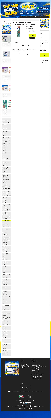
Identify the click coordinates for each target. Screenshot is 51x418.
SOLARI (4, 328)
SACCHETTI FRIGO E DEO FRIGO (6, 318)
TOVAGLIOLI (5, 156)
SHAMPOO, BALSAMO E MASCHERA (5, 201)
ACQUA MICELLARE (6, 274)
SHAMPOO (5, 291)
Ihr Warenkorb (32, 16)
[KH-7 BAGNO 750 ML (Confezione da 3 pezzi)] (19, 31)
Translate (29, 403)
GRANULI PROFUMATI (5, 299)
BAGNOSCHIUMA (6, 218)
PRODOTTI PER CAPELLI (5, 133)
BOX (3, 303)
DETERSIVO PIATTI (6, 131)
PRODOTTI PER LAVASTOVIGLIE (5, 207)
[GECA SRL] (25, 10)
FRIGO (4, 320)
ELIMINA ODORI (5, 293)
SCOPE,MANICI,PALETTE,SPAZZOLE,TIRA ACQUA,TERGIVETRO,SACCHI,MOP (7, 140)
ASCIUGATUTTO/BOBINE (7, 191)
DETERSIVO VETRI (6, 179)
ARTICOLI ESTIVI (5, 263)
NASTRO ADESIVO (6, 324)
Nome (41, 29)
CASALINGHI (5, 163)
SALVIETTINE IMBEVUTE (5, 172)
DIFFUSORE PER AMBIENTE (5, 322)
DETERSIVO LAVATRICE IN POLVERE (5, 175)
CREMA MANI (5, 294)
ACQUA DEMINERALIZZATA (6, 309)
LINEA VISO (5, 282)
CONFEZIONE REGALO (5, 269)
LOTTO (4, 270)
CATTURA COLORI (6, 170)
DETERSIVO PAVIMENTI (5, 182)
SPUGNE (4, 135)
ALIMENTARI (5, 199)
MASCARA (5, 276)
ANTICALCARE (5, 178)
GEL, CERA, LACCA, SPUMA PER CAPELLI (6, 216)
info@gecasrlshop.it (41, 406)
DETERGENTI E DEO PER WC (6, 185)
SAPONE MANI (5, 120)
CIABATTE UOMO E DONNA (6, 256)
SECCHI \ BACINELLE (6, 122)
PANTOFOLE (5, 329)
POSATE (4, 287)
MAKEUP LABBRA (6, 279)
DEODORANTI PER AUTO (6, 193)
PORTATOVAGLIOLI (6, 313)
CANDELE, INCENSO (6, 226)
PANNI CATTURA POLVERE (6, 148)
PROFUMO (4, 266)
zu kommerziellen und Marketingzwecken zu (44, 49)
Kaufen (32, 35)
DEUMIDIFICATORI (6, 347)
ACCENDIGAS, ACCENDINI (5, 235)
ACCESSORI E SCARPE (5, 315)
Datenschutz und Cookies (25, 365)
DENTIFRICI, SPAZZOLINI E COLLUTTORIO (5, 213)
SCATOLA (4, 311)
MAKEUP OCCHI (5, 277)
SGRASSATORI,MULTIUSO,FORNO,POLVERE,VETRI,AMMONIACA (7, 126)
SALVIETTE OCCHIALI (6, 352)
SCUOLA (4, 342)
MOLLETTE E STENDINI (5, 150)
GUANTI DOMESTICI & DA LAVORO (6, 210)
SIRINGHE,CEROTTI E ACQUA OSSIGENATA (6, 144)
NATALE (4, 286)
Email (41, 33)
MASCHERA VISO (6, 307)
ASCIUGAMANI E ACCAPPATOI (6, 332)
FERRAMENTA (5, 334)
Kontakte (46, 16)
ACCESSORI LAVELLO (5, 153)
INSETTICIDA (5, 246)
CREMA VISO (5, 284)
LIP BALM (4, 272)
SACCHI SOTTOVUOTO (5, 354)
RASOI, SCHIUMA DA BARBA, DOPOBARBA (6, 241)
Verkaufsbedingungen (25, 366)
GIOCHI (4, 264)
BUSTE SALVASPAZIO (5, 259)
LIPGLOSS (4, 348)
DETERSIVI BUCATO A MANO (6, 205)
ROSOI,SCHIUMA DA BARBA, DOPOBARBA (6, 238)
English (24, 400)
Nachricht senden (44, 54)
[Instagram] (23, 383)
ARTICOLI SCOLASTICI (5, 232)
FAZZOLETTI (5, 141)
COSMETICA (5, 197)
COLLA (4, 326)
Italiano (32, 400)
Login (26, 16)
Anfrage (41, 37)
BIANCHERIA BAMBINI (5, 345)
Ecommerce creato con (25, 408)
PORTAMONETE (5, 251)
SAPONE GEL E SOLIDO (5, 129)
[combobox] (6, 23)
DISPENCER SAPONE (6, 296)
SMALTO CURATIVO (6, 305)
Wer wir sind (40, 16)
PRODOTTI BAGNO (16, 19)
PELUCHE (4, 337)
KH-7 (24, 51)
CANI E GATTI (5, 224)
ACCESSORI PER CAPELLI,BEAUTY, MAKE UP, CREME (6, 248)
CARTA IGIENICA (6, 155)
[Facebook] (21, 383)
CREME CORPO (5, 350)
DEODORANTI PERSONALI (5, 223)
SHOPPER (4, 339)
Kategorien (23, 363)
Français (28, 400)
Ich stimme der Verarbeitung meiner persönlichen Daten (44, 48)
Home (22, 16)
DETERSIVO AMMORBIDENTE (6, 162)
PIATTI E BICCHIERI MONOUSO (6, 159)
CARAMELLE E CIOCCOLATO (5, 254)
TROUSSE (4, 289)
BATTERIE (4, 261)
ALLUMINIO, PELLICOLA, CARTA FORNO (6, 229)
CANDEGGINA (5, 165)
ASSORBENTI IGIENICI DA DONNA (6, 189)
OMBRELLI (4, 335)
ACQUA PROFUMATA (5, 301)
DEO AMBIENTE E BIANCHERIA (6, 168)
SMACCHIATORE (6, 119)
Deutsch (20, 400)
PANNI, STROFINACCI (6, 137)
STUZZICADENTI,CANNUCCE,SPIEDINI (7, 195)
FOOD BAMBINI (5, 340)
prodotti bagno (16, 51)
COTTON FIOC (5, 244)
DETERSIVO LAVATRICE (5, 125)
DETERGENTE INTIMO (6, 186)
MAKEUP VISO (5, 281)
